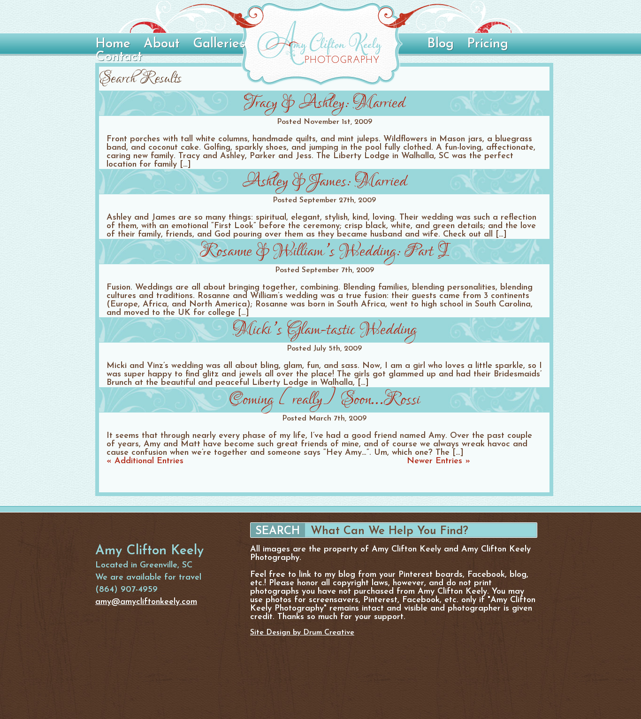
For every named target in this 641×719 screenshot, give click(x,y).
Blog (440, 44)
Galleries (219, 44)
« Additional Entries (145, 461)
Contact (118, 57)
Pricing (487, 44)
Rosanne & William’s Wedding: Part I (324, 251)
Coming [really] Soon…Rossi (324, 399)
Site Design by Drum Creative (302, 632)
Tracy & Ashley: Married (324, 103)
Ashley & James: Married (324, 181)
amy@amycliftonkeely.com (146, 602)
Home (112, 44)
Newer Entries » (438, 461)
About (162, 44)
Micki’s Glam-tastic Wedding (324, 330)
